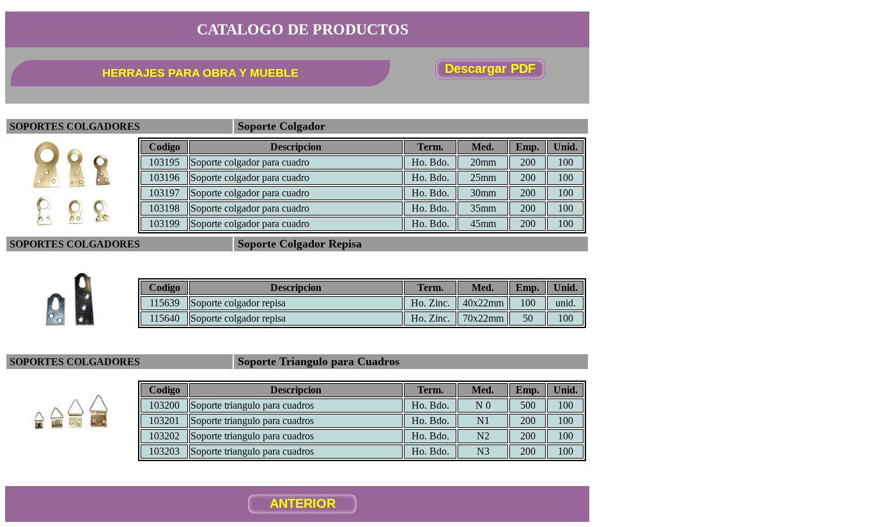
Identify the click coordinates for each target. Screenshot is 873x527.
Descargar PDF (490, 68)
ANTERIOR (303, 503)
